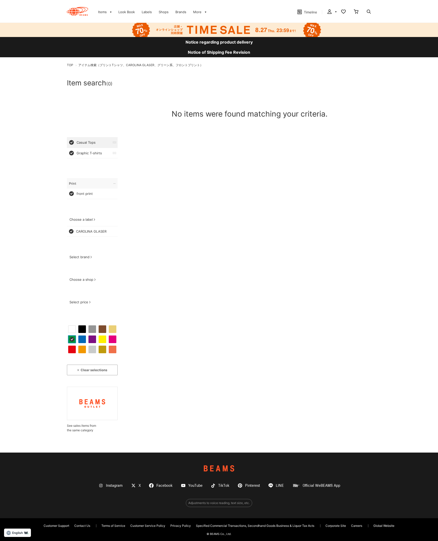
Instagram (114, 486)
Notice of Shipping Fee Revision (219, 52)
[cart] (356, 12)
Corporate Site (335, 526)
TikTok (223, 486)
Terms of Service (113, 526)
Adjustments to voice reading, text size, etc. (219, 503)
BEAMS (219, 468)
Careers (356, 526)
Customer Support (56, 526)
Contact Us (82, 526)
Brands (180, 12)
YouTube (195, 486)
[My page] (331, 12)
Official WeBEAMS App (321, 486)
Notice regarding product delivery (219, 42)
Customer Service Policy (147, 526)
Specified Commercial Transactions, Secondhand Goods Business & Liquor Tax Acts (255, 526)
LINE (280, 486)
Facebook (164, 486)
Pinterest (252, 486)
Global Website (383, 526)
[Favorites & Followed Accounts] (343, 12)
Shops (164, 12)
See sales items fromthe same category (81, 428)
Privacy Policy (180, 526)
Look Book (126, 12)
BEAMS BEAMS (77, 11)
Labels (147, 12)
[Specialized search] (369, 12)
